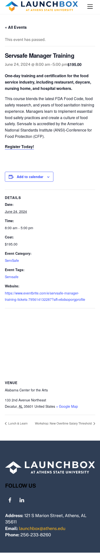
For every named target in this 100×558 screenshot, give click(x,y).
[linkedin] (22, 499)
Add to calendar (30, 176)
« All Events (16, 27)
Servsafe (11, 276)
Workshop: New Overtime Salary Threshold (63, 423)
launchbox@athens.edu (42, 528)
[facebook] (10, 499)
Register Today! (19, 146)
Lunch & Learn (18, 423)
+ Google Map (67, 406)
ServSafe (12, 260)
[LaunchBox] (41, 9)
